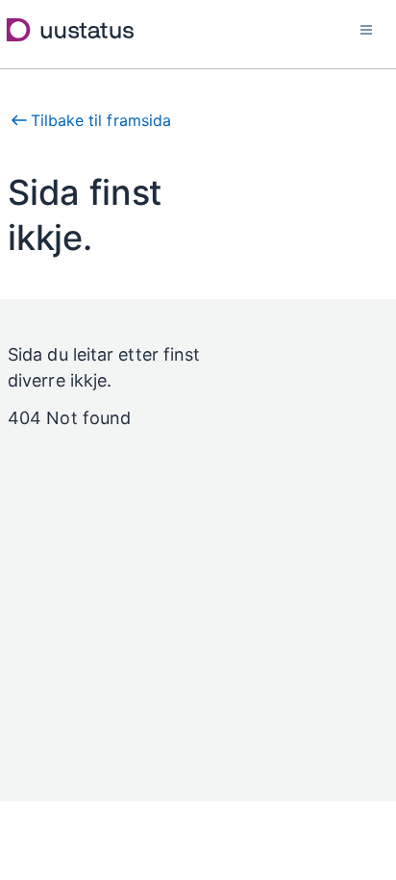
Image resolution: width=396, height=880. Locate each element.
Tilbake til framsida (101, 120)
